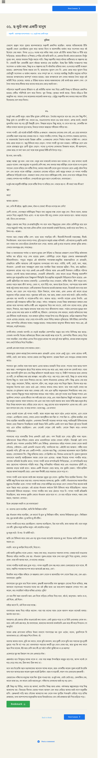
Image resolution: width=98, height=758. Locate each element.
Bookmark (16, 704)
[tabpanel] (47, 373)
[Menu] (3, 2)
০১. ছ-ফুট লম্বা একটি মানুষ (39, 33)
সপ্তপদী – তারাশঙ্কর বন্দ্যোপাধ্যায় (19, 33)
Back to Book (47, 717)
